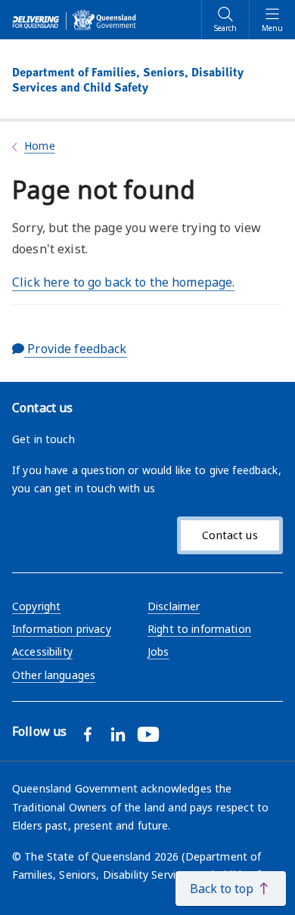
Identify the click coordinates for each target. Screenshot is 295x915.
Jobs (158, 651)
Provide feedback (75, 348)
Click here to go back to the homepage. (123, 282)
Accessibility (42, 651)
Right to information (199, 629)
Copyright (36, 606)
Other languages (53, 675)
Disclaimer (174, 606)
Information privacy (61, 629)
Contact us (229, 535)
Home (39, 145)
